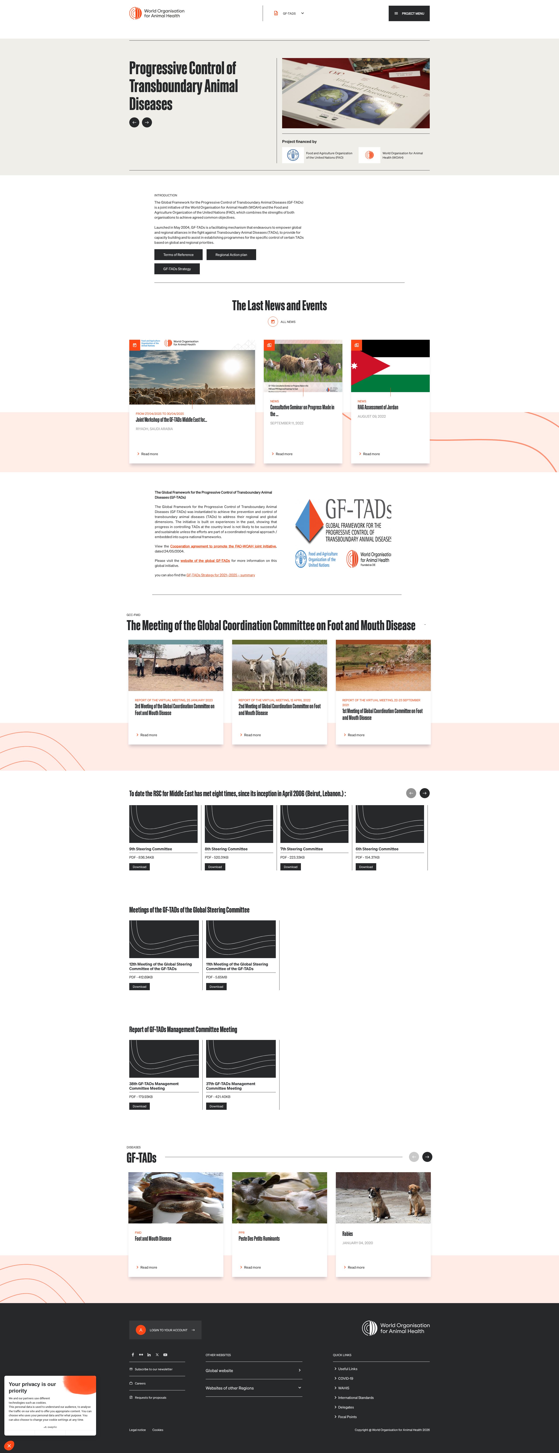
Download (139, 867)
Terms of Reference (178, 254)
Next (425, 793)
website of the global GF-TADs (205, 560)
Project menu (413, 13)
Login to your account (169, 1330)
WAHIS (343, 1388)
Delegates (346, 1407)
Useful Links (347, 1368)
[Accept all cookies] (81, 1433)
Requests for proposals (150, 1397)
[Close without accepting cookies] (19, 1433)
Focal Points (347, 1416)
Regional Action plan (231, 254)
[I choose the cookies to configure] (50, 1433)
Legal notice (137, 1430)
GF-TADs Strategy (177, 268)
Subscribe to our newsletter (154, 1369)
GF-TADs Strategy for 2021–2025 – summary (220, 575)
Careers (140, 1383)
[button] (9, 1445)
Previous (411, 793)
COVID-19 (345, 1378)
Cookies (157, 1430)
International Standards (356, 1397)
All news (288, 322)
